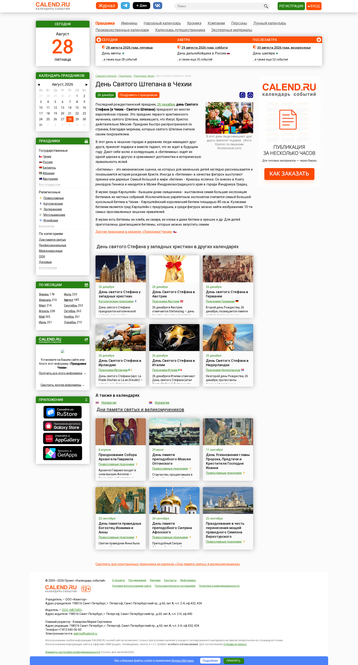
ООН (42, 256)
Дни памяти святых (52, 239)
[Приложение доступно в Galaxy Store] (63, 426)
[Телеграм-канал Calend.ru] (125, 5)
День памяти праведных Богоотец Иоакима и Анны (120, 527)
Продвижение (137, 580)
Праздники (105, 23)
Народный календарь (162, 23)
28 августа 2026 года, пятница (129, 47)
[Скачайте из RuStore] (63, 412)
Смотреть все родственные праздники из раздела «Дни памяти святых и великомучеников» (168, 564)
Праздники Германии (220, 301)
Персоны (239, 23)
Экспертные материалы (231, 30)
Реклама (155, 580)
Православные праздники (116, 464)
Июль (67, 294)
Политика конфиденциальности (219, 585)
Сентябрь (70, 305)
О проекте (118, 580)
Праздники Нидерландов (223, 370)
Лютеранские (53, 209)
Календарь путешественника (180, 30)
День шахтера (264, 53)
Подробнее (210, 660)
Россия (48, 162)
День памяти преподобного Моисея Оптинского (171, 459)
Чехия (47, 156)
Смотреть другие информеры (61, 385)
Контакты (170, 580)
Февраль (45, 300)
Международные (51, 251)
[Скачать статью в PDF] (242, 95)
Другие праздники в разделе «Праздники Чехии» (134, 232)
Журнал (107, 5)
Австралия (50, 178)
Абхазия (48, 173)
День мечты (111, 53)
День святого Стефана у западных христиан (119, 294)
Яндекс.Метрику (183, 660)
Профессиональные (52, 245)
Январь (44, 294)
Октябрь (70, 311)
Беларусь (49, 167)
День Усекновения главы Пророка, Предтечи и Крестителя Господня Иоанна (228, 461)
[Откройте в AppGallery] (63, 439)
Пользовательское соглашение (175, 585)
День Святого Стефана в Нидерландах (227, 362)
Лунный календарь (269, 23)
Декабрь (70, 322)
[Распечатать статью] (250, 95)
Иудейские (51, 220)
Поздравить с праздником (138, 95)
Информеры (188, 580)
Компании (216, 23)
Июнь (42, 322)
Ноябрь (69, 316)
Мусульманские (54, 214)
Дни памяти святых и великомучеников (140, 409)
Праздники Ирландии (113, 370)
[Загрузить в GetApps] (63, 453)
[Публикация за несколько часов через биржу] (289, 185)
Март (42, 305)
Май (42, 316)
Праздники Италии (165, 370)
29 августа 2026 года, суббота (204, 47)
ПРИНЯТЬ (233, 660)
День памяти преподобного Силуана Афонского (172, 527)
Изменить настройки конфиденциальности (72, 652)
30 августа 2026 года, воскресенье (284, 47)
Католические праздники (116, 301)
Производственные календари (122, 30)
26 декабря (106, 95)
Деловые (45, 262)
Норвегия (108, 403)
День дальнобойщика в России (201, 53)
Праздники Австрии (165, 301)
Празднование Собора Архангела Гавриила (118, 457)
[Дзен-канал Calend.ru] (141, 5)
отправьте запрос (235, 644)
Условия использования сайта (131, 585)
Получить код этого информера (60, 373)
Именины (129, 23)
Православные (54, 198)
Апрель (44, 311)
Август (68, 300)
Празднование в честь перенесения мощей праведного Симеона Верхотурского (225, 530)
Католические (53, 203)
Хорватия (162, 403)
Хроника (194, 23)
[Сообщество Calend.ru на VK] (157, 5)
